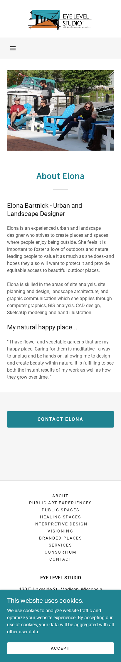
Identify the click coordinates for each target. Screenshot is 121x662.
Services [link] (60, 545)
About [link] (60, 495)
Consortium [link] (60, 552)
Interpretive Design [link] (60, 524)
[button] (13, 48)
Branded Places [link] (60, 538)
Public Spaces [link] (60, 510)
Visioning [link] (60, 531)
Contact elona (60, 419)
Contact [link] (60, 559)
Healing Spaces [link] (60, 517)
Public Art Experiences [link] (60, 503)
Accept (60, 648)
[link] (60, 18)
